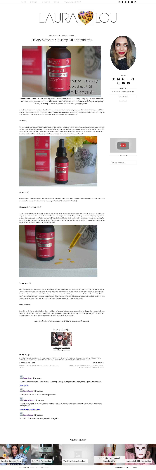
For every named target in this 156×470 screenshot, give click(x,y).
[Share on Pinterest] (28, 355)
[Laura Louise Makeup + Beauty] (78, 16)
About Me (46, 2)
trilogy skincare (83, 359)
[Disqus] (62, 400)
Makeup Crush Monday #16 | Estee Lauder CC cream (38, 365)
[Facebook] (129, 2)
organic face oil (68, 358)
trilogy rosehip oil (39, 359)
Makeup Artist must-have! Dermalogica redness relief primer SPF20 (87, 365)
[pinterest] (132, 79)
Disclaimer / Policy (72, 2)
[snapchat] (118, 83)
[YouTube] (126, 2)
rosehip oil (95, 358)
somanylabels (24, 359)
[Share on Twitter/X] (26, 355)
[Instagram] (119, 2)
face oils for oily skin (50, 358)
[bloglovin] (128, 79)
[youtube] (123, 83)
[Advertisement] (126, 120)
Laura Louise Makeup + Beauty (36, 467)
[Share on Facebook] (23, 355)
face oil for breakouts (31, 358)
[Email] (132, 2)
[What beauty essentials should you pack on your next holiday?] (61, 339)
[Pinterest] (122, 2)
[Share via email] (20, 355)
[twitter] (113, 79)
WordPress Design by (126, 467)
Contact (33, 2)
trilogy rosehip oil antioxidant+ (62, 359)
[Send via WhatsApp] (31, 355)
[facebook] (123, 79)
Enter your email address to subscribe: (123, 91)
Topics (57, 2)
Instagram (33, 101)
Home (23, 2)
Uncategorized (68, 35)
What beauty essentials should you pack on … (61, 349)
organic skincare (83, 358)
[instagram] (118, 79)
